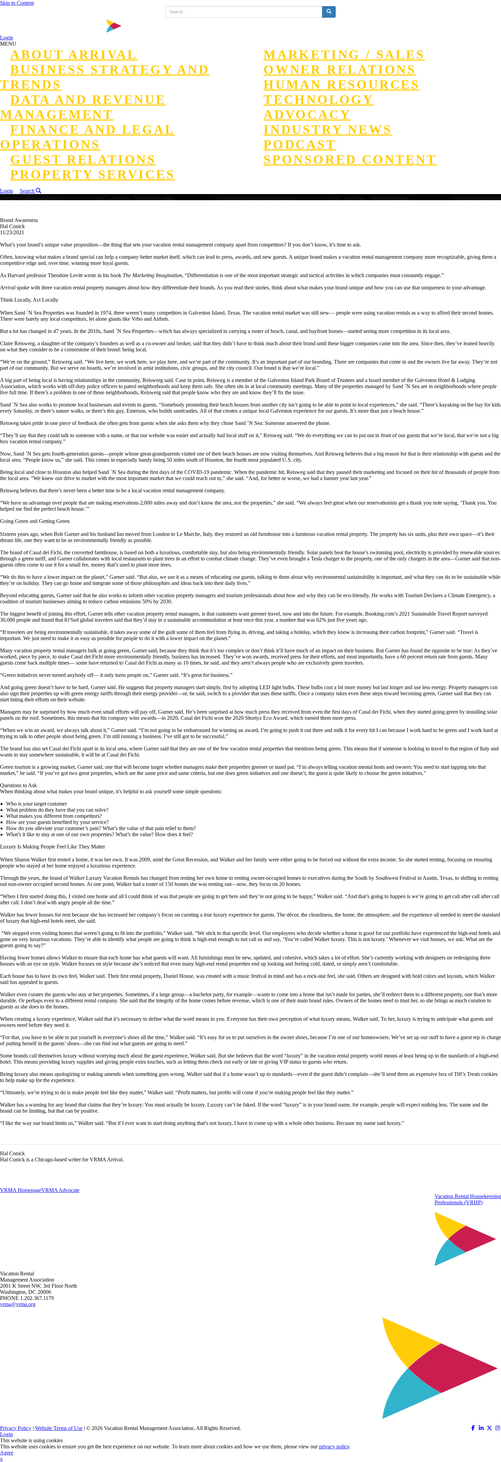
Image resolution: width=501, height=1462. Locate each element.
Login (6, 38)
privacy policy (334, 1446)
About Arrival (73, 54)
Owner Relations (339, 69)
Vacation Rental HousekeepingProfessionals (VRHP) (468, 1199)
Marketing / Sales (344, 54)
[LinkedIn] (481, 1428)
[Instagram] (497, 1428)
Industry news (327, 129)
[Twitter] (489, 1428)
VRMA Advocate (60, 1190)
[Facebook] (473, 1428)
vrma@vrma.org (17, 1304)
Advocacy (307, 114)
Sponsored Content (350, 159)
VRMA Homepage (20, 1190)
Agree (6, 1453)
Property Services (92, 174)
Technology (318, 99)
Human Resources (341, 84)
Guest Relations (83, 159)
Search (28, 191)
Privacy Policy (15, 1428)
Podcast (299, 144)
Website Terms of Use (58, 1428)
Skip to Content (17, 3)
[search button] (329, 12)
